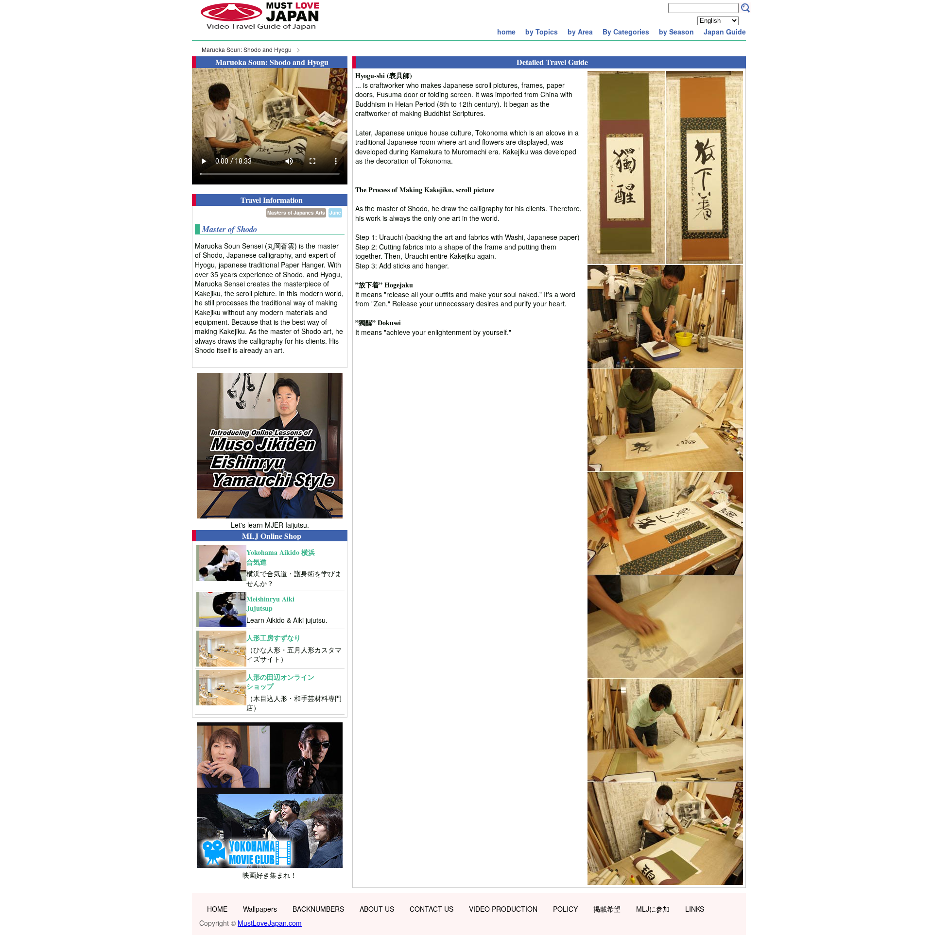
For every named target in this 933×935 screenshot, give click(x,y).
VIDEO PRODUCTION (503, 909)
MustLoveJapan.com (270, 923)
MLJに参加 (653, 909)
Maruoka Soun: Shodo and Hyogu (247, 49)
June (335, 212)
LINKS (694, 909)
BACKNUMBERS (318, 909)
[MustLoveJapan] (260, 31)
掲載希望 (607, 909)
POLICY (565, 909)
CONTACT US (431, 909)
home (506, 31)
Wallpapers (260, 909)
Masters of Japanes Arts (296, 212)
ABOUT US (377, 909)
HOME (217, 909)
